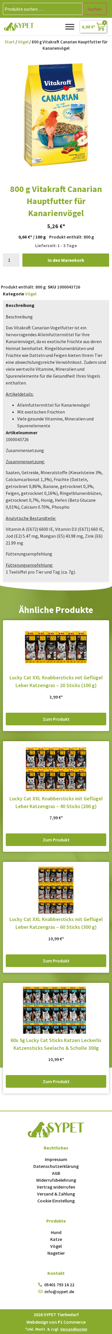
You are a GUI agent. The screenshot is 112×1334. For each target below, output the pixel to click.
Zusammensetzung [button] (25, 450)
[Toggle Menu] (69, 26)
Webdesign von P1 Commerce (56, 1322)
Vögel (23, 42)
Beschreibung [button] (19, 317)
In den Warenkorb (66, 260)
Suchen (95, 9)
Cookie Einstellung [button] (56, 1201)
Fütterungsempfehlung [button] (29, 554)
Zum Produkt (56, 719)
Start (10, 42)
